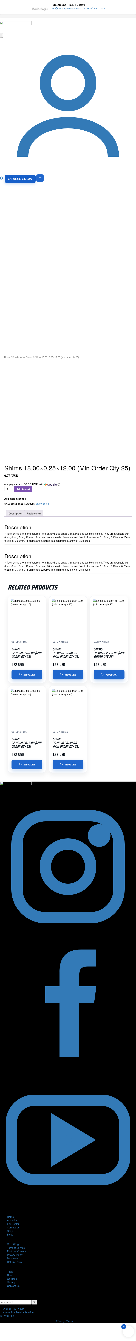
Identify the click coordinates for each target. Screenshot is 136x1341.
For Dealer (13, 1224)
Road (15, 357)
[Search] (1, 35)
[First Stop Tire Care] (16, 26)
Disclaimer (13, 1258)
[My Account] (68, 172)
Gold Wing (13, 1244)
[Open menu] (40, 178)
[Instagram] (68, 933)
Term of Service (16, 1247)
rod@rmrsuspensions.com (66, 8)
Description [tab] (15, 513)
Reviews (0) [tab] (34, 513)
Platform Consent (17, 1251)
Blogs (10, 1234)
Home (7, 357)
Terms (69, 1321)
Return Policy (14, 1262)
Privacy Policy (14, 1255)
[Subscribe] (34, 1302)
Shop (10, 1231)
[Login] (2, 178)
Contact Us (13, 1227)
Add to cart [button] (29, 675)
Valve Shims (26, 357)
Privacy (60, 1321)
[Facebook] (68, 1070)
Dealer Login (40, 8)
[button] (68, 484)
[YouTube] (68, 1207)
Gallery (11, 1282)
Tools (10, 1271)
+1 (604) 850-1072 (94, 8)
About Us (12, 1220)
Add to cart (23, 489)
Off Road (12, 1278)
